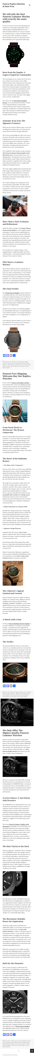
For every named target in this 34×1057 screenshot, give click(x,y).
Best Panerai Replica (21, 693)
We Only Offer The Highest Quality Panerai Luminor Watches (16, 733)
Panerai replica (21, 366)
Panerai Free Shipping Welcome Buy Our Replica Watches (17, 376)
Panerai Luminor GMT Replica (20, 1041)
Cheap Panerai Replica (14, 364)
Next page (32, 1051)
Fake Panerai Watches (15, 695)
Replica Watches (11, 693)
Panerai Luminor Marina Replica (20, 361)
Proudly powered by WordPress (10, 1055)
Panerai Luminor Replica (8, 363)
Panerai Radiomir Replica (18, 692)
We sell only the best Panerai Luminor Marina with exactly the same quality (16, 18)
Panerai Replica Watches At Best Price (14, 5)
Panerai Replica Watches (20, 363)
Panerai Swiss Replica (22, 696)
